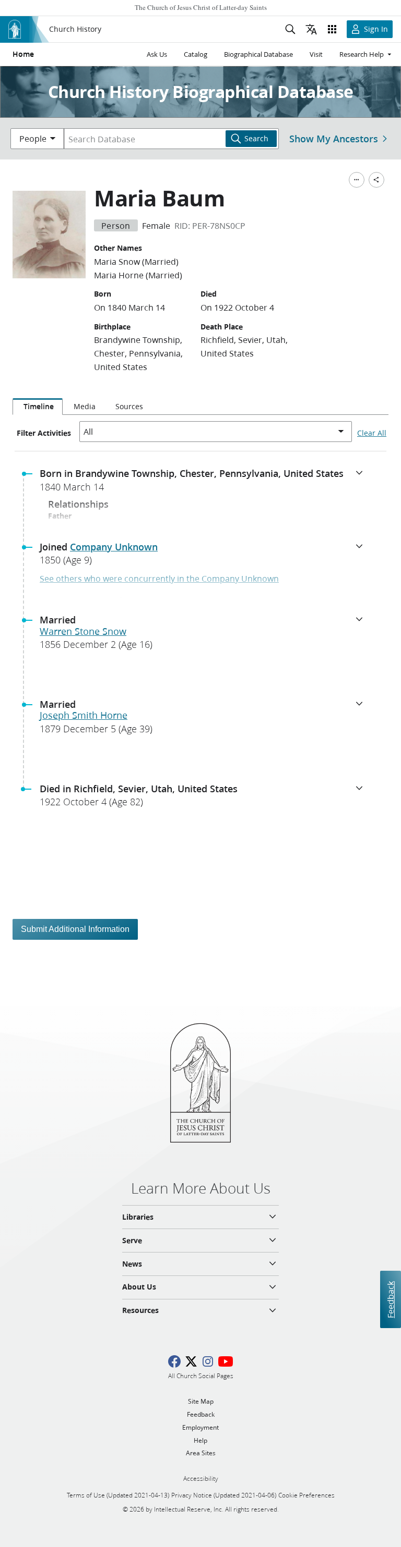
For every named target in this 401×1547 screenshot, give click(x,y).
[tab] (38, 406)
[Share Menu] (376, 180)
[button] (205, 483)
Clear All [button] (371, 433)
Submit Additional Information (75, 929)
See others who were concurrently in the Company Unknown (159, 578)
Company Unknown (114, 547)
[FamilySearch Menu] (356, 180)
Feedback (390, 1299)
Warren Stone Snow (83, 631)
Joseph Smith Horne (83, 715)
